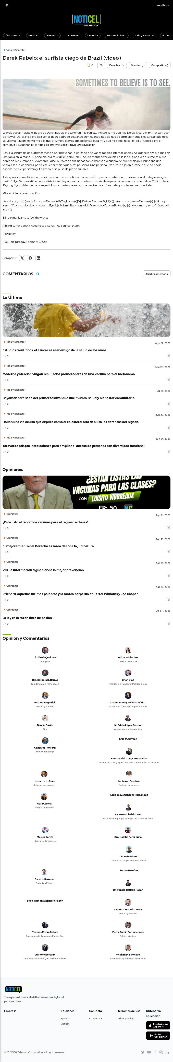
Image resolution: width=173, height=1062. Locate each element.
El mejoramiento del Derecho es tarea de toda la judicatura (48, 546)
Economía (52, 35)
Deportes (92, 35)
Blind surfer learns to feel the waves (25, 217)
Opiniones (73, 35)
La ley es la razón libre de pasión (27, 617)
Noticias (33, 35)
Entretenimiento (116, 35)
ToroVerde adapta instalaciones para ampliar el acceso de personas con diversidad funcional (74, 445)
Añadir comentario (156, 274)
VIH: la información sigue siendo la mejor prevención (43, 570)
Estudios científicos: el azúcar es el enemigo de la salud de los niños (54, 350)
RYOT (6, 241)
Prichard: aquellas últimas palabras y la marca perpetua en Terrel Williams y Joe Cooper (70, 594)
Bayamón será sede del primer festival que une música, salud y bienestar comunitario (68, 398)
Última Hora (12, 35)
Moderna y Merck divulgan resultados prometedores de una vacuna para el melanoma (69, 374)
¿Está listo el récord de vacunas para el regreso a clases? (46, 522)
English (65, 1023)
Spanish (65, 1018)
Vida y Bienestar (144, 35)
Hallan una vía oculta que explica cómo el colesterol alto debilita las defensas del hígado (71, 421)
